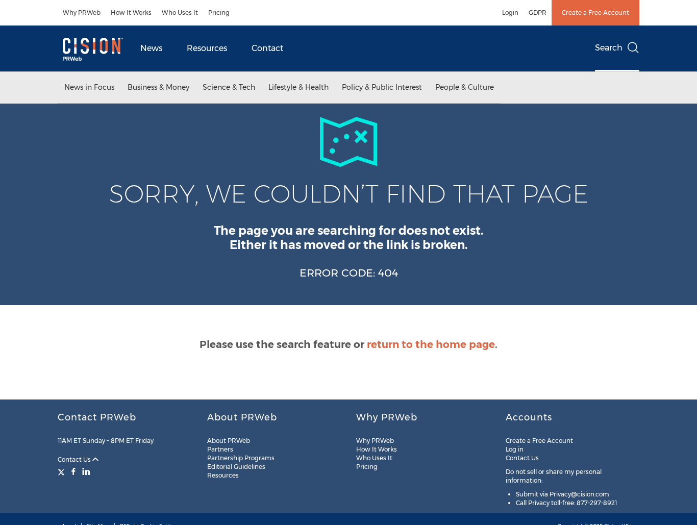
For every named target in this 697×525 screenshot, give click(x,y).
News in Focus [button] (89, 87)
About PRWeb (228, 440)
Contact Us (75, 459)
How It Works (131, 12)
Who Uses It (180, 12)
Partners (220, 449)
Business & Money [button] (158, 87)
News (151, 48)
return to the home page (431, 344)
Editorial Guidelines (236, 466)
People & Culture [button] (464, 87)
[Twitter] (62, 471)
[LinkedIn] (86, 471)
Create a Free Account (595, 12)
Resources (207, 48)
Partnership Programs (241, 458)
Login (510, 12)
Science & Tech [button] (229, 87)
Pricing (219, 12)
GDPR (537, 12)
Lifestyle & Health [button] (298, 87)
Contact (267, 48)
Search (609, 48)
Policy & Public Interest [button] (382, 87)
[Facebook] (73, 471)
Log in (515, 449)
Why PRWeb (82, 12)
